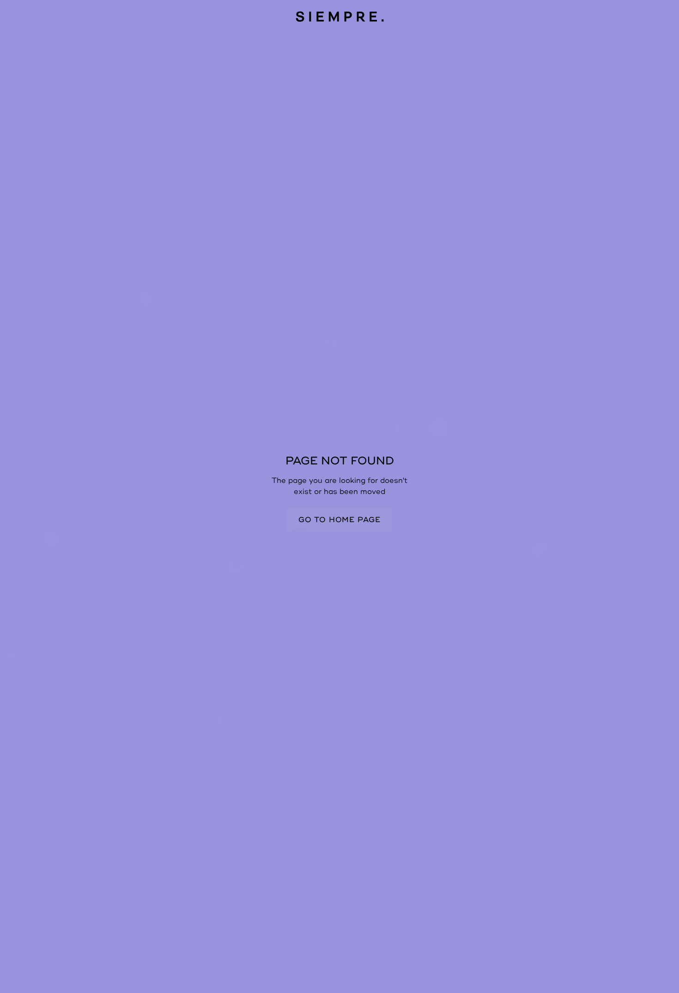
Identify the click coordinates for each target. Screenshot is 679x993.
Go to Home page (339, 519)
